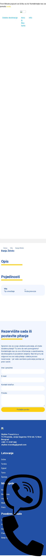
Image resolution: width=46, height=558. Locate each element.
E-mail (3, 376)
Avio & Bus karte (23, 22)
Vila (11, 248)
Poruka (4, 393)
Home (5, 248)
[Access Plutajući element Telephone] (23, 535)
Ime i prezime (7, 368)
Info (30, 18)
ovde (8, 6)
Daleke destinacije (10, 18)
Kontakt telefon (7, 385)
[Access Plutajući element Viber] (23, 495)
